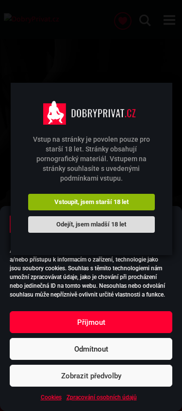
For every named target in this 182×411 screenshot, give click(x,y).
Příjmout (91, 322)
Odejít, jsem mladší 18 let (91, 224)
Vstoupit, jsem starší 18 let (91, 202)
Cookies (51, 397)
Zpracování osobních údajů (101, 397)
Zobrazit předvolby (91, 376)
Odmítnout (91, 349)
